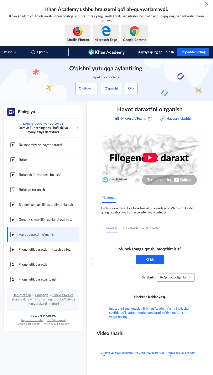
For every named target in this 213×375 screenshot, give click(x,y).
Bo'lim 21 (56, 124)
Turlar (23, 160)
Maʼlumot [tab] (109, 197)
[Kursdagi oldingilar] (9, 127)
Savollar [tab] (112, 228)
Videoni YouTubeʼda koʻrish (181, 353)
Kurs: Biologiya (35, 124)
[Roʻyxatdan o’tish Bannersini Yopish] (205, 66)
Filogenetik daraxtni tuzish (38, 279)
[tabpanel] (150, 208)
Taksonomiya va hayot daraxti (40, 145)
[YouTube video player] (150, 157)
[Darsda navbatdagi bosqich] (77, 127)
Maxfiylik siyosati (56, 320)
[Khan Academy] (106, 52)
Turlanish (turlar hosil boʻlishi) (40, 174)
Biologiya (41, 295)
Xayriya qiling (148, 52)
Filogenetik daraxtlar (34, 264)
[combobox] (176, 277)
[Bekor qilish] (206, 3)
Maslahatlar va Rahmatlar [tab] (141, 228)
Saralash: (148, 277)
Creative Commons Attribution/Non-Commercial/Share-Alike (132, 353)
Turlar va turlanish (32, 189)
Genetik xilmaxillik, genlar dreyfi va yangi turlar (46, 219)
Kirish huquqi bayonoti (56, 323)
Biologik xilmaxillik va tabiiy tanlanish (46, 204)
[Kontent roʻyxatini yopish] (90, 261)
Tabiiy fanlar (22, 295)
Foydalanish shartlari (32, 320)
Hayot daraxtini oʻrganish (37, 234)
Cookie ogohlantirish (29, 323)
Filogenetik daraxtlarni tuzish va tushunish (46, 249)
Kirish (169, 52)
